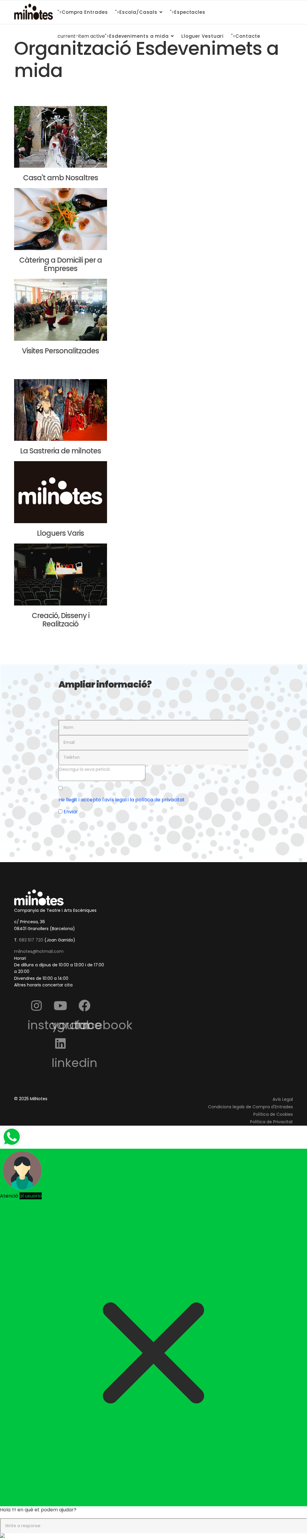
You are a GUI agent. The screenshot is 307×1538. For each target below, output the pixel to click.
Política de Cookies (273, 1114)
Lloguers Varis (60, 533)
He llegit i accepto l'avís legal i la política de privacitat (121, 799)
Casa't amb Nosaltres (60, 178)
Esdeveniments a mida (139, 36)
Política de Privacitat (271, 1122)
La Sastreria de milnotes (60, 451)
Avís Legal (283, 1099)
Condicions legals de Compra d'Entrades (250, 1107)
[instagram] (37, 1005)
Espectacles (189, 12)
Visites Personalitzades (60, 351)
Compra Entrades (85, 12)
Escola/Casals (138, 12)
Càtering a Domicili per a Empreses (60, 264)
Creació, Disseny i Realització (60, 620)
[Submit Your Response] (153, 1535)
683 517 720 (31, 940)
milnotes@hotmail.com (39, 951)
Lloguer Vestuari (202, 36)
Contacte (247, 36)
